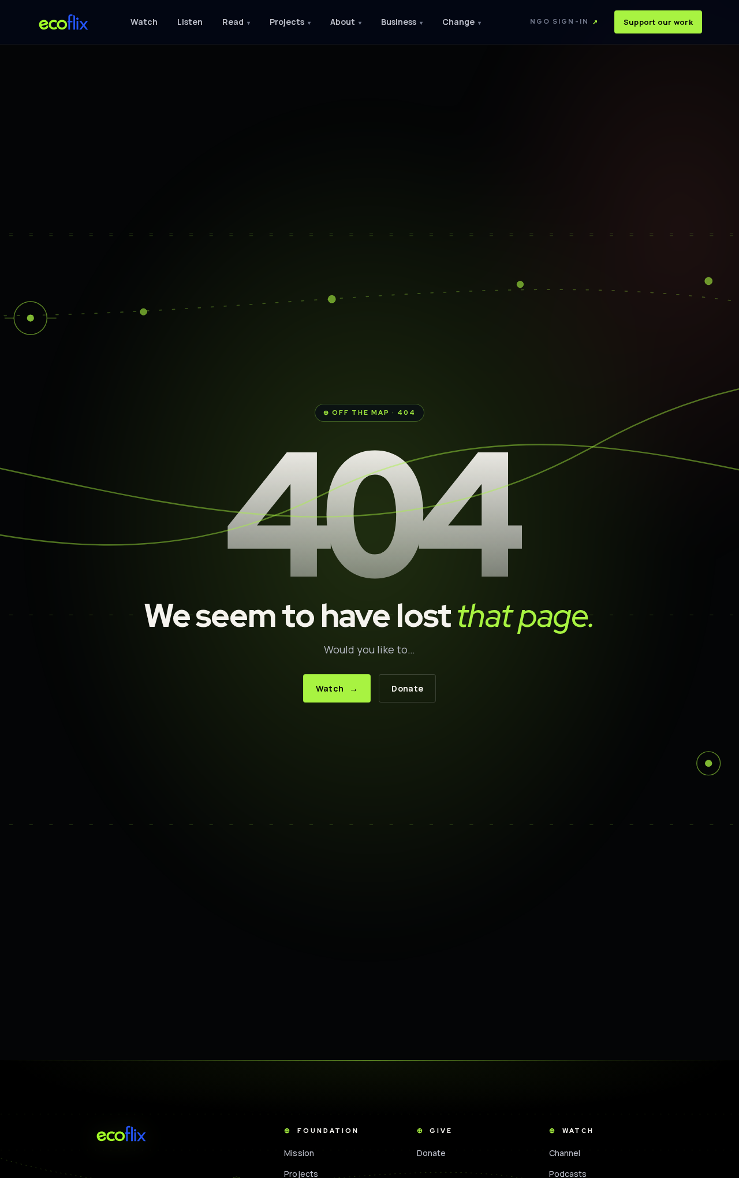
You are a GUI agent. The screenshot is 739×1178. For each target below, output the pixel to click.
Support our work (658, 22)
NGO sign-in (564, 21)
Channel (565, 1152)
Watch (144, 21)
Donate (407, 688)
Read (236, 21)
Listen (190, 21)
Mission (299, 1152)
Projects (290, 21)
